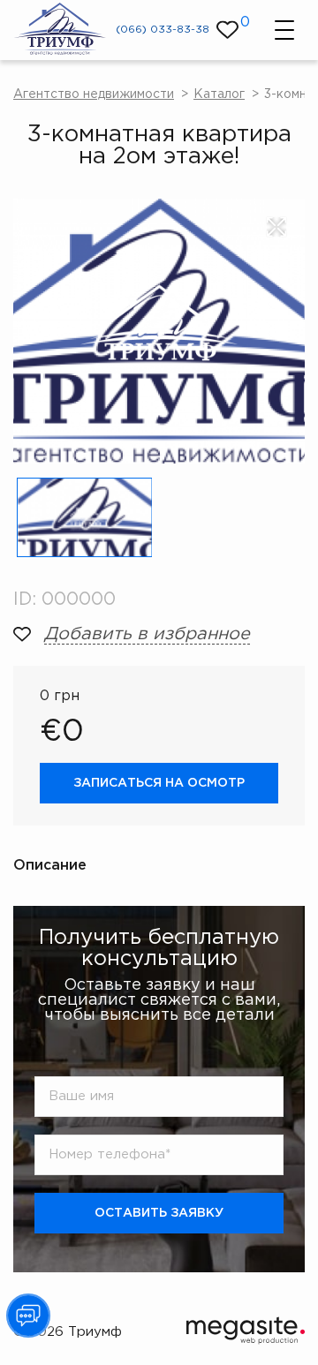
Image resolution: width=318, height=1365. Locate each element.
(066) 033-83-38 (162, 29)
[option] (159, 331)
